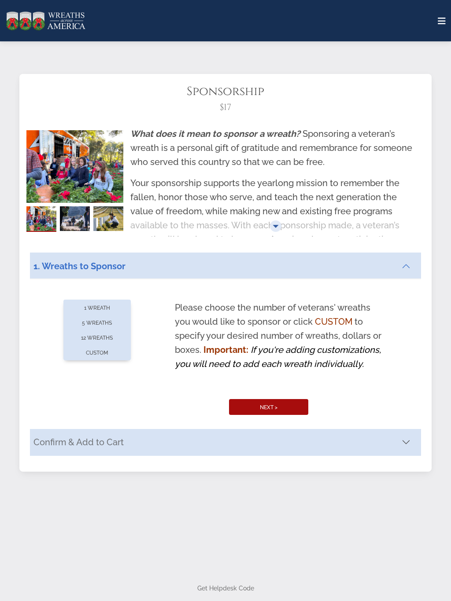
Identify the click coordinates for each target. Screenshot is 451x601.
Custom (97, 353)
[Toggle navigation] (442, 21)
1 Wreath (97, 308)
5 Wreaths (97, 323)
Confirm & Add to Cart (78, 442)
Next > (268, 407)
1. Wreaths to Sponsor (79, 266)
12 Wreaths (97, 338)
